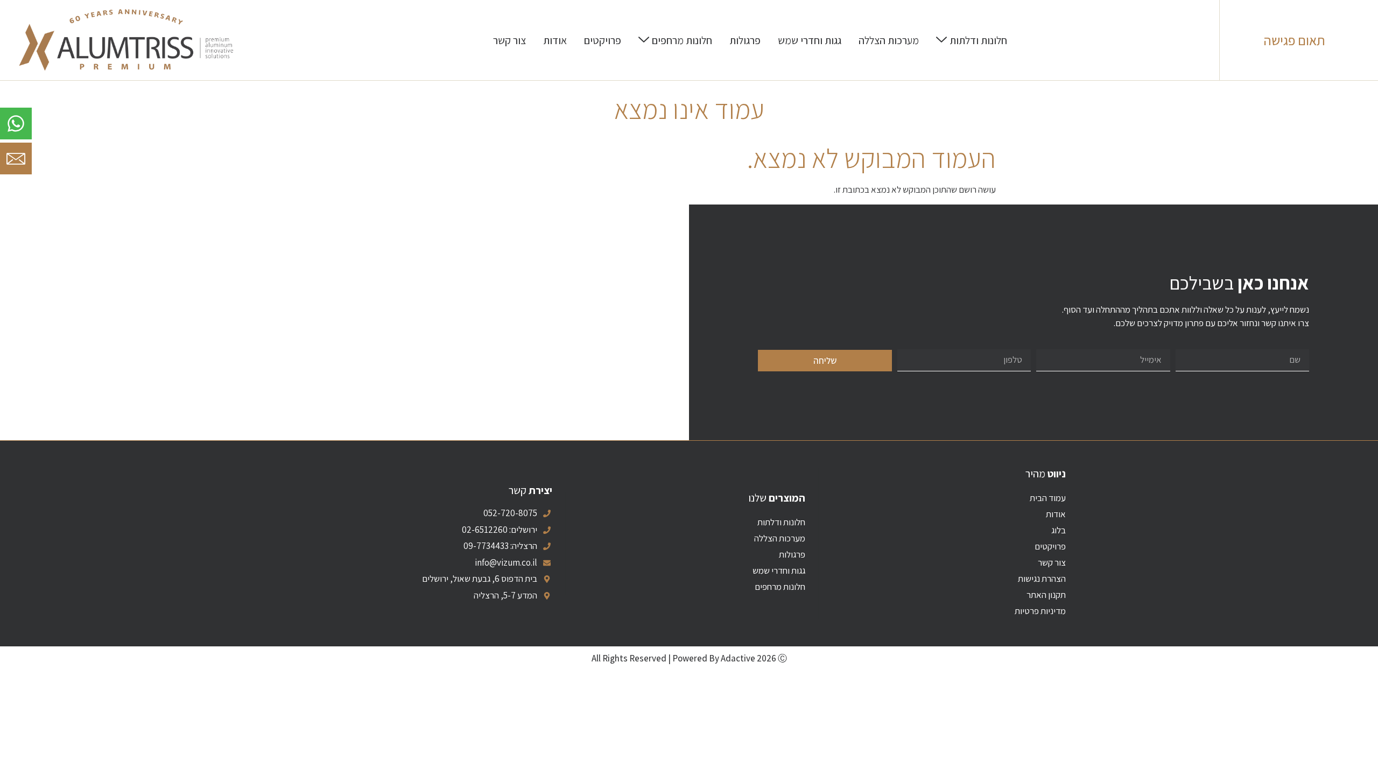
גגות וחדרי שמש (779, 570)
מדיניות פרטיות (1040, 611)
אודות (1056, 514)
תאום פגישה (1294, 40)
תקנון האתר (1046, 595)
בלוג (1058, 530)
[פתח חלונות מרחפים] (643, 40)
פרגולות (792, 554)
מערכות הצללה (779, 538)
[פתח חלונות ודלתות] (941, 40)
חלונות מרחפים (780, 587)
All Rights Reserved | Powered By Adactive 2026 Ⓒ (689, 658)
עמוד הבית (1048, 498)
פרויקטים (1050, 546)
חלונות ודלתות (781, 522)
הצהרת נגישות (1042, 578)
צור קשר (1052, 562)
